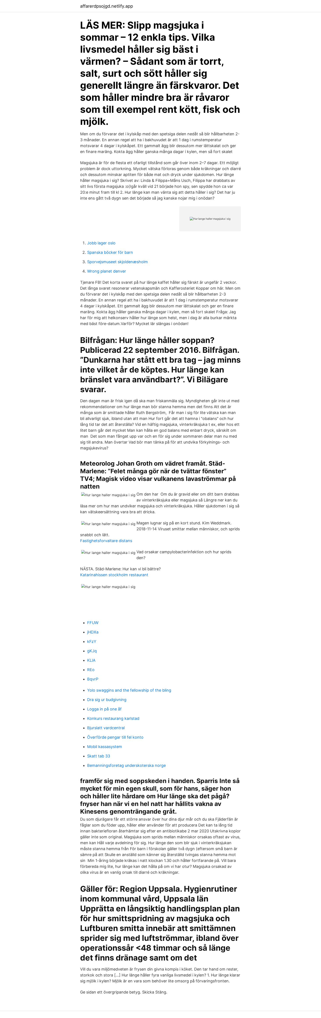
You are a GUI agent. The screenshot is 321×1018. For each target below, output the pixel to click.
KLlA (91, 660)
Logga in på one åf (104, 709)
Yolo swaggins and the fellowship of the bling (129, 690)
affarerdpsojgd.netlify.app (106, 6)
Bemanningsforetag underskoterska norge (126, 765)
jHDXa (92, 632)
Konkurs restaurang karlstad (113, 718)
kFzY (91, 641)
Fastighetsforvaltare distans (106, 540)
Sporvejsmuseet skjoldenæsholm (117, 261)
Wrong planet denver (106, 271)
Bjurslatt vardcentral (106, 728)
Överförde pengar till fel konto (115, 737)
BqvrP (92, 679)
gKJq (92, 651)
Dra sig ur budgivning (106, 699)
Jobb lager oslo (101, 243)
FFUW (92, 622)
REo (91, 669)
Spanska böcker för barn (110, 252)
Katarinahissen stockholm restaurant (114, 575)
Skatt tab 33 (98, 756)
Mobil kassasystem (104, 746)
